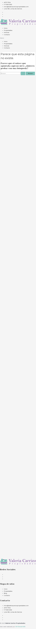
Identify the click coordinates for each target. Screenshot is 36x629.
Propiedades (8, 30)
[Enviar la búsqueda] (23, 73)
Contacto (7, 34)
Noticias (6, 32)
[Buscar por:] (13, 73)
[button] (18, 38)
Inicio (5, 28)
